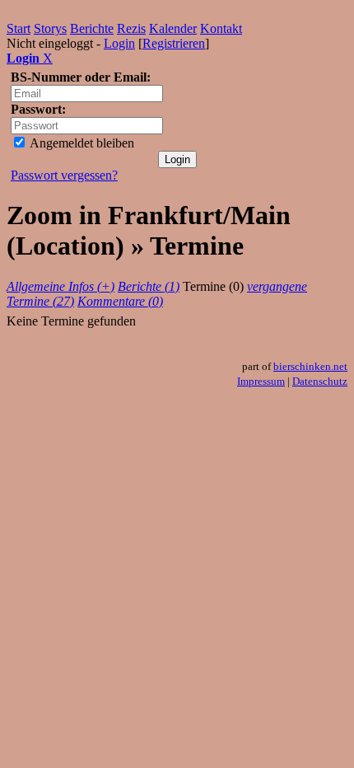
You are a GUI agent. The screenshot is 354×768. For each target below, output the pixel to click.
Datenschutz (319, 381)
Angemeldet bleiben (80, 143)
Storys (50, 28)
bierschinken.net (310, 366)
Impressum (261, 381)
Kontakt (221, 28)
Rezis (131, 28)
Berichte (92, 28)
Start (18, 28)
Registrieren (173, 43)
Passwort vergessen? (64, 175)
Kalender (173, 28)
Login (119, 43)
